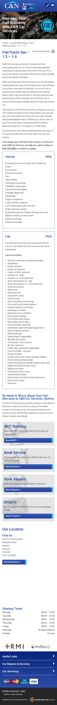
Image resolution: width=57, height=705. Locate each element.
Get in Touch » (13, 516)
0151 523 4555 (9, 148)
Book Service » (13, 466)
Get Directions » (12, 562)
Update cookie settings (13, 694)
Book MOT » (12, 440)
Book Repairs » (13, 489)
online (33, 148)
